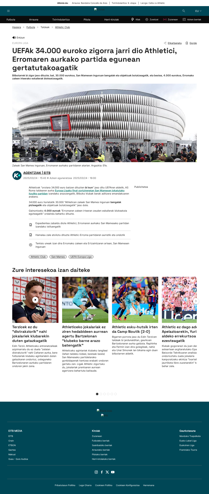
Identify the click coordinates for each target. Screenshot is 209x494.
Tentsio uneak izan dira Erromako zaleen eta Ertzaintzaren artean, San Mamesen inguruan (82, 245)
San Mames (58, 256)
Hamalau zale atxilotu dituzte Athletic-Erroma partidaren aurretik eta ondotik (80, 234)
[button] (196, 301)
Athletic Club (38, 256)
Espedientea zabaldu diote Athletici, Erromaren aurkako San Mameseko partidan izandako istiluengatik (82, 225)
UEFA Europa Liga (81, 256)
